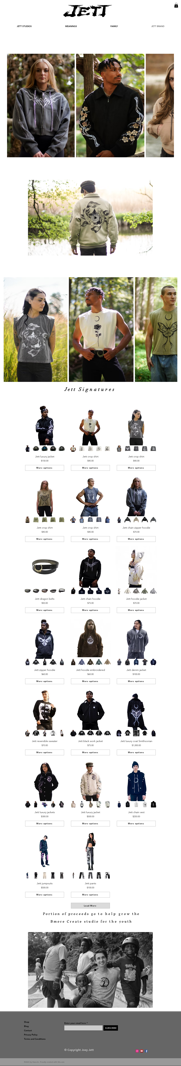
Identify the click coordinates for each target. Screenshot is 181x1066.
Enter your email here (75, 1023)
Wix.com (61, 1062)
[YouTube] (141, 1051)
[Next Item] (169, 105)
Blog (26, 1026)
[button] (176, 5)
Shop (26, 1022)
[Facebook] (146, 1051)
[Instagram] (137, 1051)
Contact (28, 1030)
